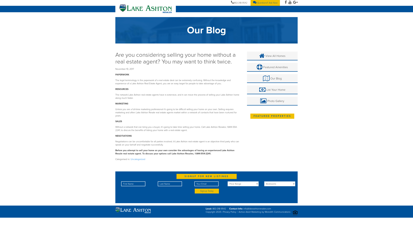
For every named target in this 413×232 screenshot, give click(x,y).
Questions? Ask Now (267, 2)
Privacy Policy (229, 212)
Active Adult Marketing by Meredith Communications (264, 212)
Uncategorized (138, 159)
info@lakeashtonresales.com (257, 208)
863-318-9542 (240, 2)
